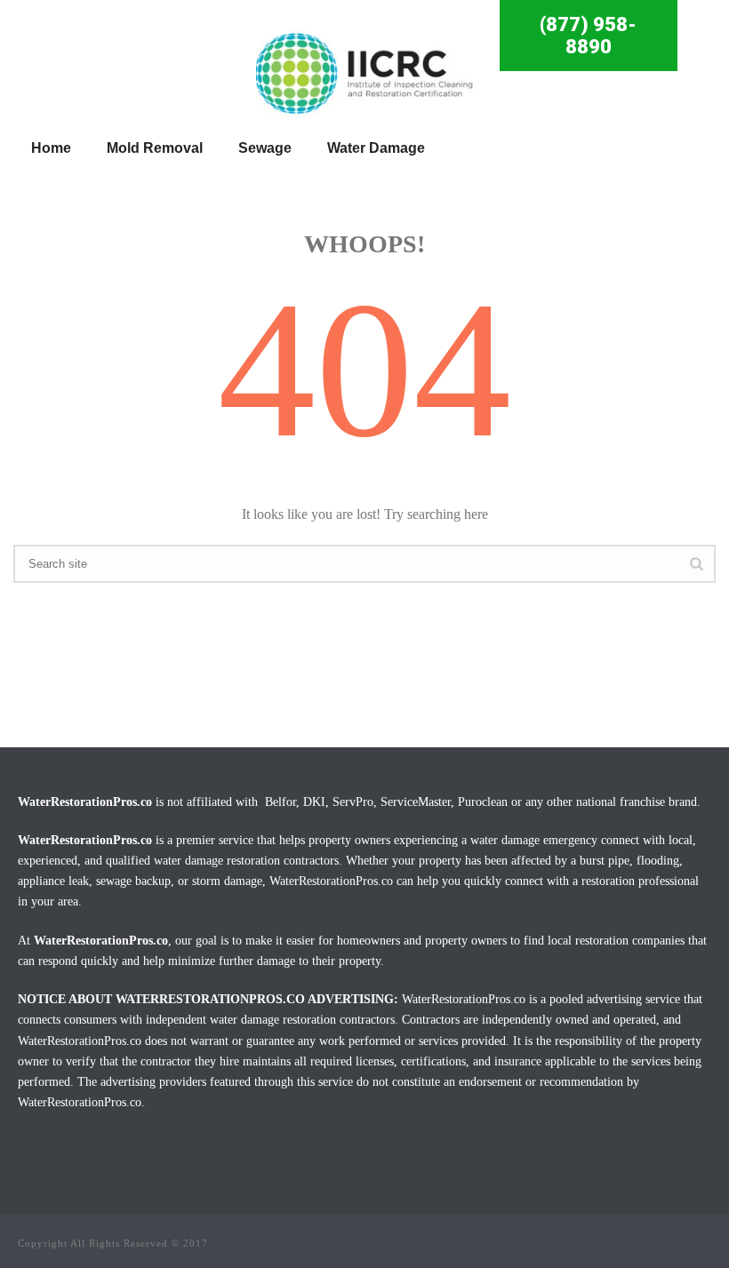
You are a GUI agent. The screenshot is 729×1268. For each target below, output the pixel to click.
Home (51, 148)
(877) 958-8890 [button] (588, 35)
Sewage (265, 148)
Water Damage (376, 148)
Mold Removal (155, 148)
